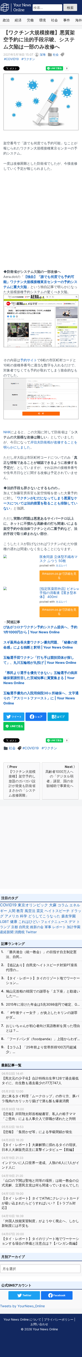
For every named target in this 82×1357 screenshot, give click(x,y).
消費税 (20, 932)
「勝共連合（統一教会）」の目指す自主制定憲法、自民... (41, 954)
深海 (43, 54)
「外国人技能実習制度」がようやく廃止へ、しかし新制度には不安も (40, 1221)
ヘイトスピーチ (57, 910)
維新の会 (37, 927)
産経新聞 (6, 932)
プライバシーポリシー (58, 1319)
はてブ (60, 716)
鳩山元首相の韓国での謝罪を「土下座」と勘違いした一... (43, 993)
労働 (30, 20)
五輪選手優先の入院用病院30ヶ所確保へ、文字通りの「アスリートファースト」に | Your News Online (41, 698)
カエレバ (61, 565)
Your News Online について (22, 1319)
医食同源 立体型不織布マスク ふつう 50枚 (59, 559)
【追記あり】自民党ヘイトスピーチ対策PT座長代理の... (41, 967)
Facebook (59, 1295)
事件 (66, 20)
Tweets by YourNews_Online (22, 1306)
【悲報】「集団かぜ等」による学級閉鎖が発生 (37, 1129)
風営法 (30, 910)
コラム (63, 905)
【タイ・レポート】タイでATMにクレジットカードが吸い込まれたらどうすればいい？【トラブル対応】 (40, 1201)
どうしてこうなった (44, 916)
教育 (20, 910)
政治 (6, 20)
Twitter (31, 932)
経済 (18, 20)
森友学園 (68, 916)
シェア (38, 716)
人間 (11, 910)
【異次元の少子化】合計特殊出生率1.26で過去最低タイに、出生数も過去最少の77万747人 (40, 1078)
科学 (23, 916)
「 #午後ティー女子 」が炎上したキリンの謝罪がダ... (41, 1015)
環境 (42, 20)
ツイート (16, 716)
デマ (72, 921)
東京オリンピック (33, 905)
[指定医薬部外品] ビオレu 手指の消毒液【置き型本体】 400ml (59, 593)
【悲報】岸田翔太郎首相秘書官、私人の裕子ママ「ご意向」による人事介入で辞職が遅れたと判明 (39, 1114)
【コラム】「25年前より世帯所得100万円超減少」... (41, 1049)
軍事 (48, 927)
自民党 (24, 927)
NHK (7, 432)
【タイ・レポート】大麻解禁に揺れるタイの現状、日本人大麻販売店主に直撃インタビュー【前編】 (40, 1145)
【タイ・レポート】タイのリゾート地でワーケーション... (43, 980)
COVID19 (12, 59)
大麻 (53, 905)
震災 (40, 910)
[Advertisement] (41, 217)
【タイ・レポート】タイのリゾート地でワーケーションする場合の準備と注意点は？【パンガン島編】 (40, 1239)
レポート (59, 927)
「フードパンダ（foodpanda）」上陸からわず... (43, 1039)
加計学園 (73, 927)
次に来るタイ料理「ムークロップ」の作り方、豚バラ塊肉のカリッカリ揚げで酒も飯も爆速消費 (40, 1096)
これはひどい (29, 921)
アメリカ (12, 916)
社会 (54, 20)
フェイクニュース (54, 921)
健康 (13, 921)
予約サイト (28, 360)
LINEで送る (16, 726)
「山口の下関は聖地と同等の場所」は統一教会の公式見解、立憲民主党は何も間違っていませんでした (40, 1180)
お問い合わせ (39, 1324)
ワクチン (29, 59)
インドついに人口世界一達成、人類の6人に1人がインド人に (40, 1162)
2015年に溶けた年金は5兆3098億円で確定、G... (43, 1004)
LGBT (4, 921)
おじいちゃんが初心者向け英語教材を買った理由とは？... (43, 1028)
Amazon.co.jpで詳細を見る (59, 575)
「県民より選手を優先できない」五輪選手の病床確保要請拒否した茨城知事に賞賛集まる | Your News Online (40, 678)
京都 (14, 927)
